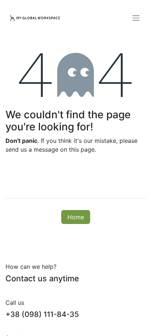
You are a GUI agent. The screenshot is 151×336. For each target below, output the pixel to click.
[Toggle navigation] (136, 18)
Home (75, 217)
